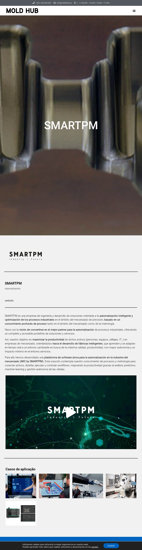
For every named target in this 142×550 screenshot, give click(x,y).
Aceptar (111, 545)
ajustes (95, 547)
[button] (134, 10)
